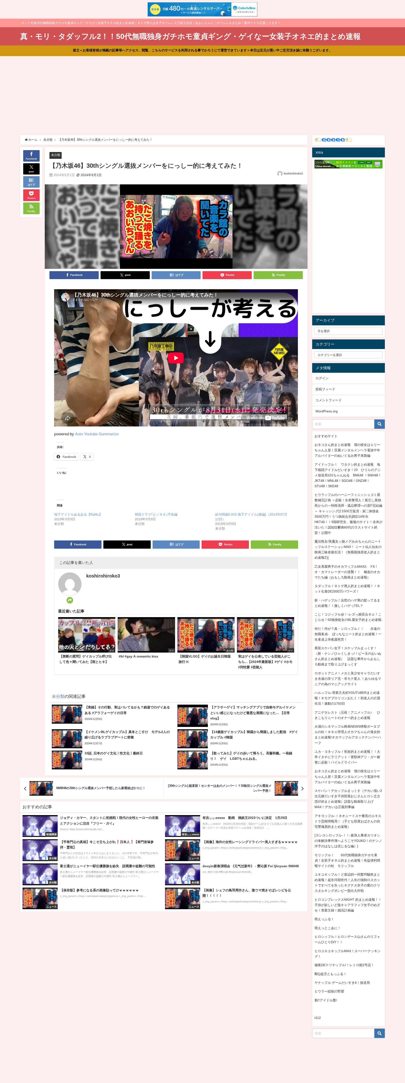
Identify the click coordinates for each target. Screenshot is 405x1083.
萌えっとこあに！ (328, 928)
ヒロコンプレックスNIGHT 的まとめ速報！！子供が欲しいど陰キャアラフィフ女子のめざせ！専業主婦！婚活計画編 (348, 905)
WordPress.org (326, 411)
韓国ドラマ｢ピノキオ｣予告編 (156, 514)
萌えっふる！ (324, 919)
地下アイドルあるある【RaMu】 (78, 514)
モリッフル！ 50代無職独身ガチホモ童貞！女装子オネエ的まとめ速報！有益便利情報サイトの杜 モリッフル (347, 860)
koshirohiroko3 (293, 173)
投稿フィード (325, 389)
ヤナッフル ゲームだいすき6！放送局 (342, 982)
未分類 (55, 154)
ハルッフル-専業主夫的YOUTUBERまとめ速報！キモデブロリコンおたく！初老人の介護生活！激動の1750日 (347, 698)
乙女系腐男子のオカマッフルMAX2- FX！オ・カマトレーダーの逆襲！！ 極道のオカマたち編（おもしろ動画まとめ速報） (347, 572)
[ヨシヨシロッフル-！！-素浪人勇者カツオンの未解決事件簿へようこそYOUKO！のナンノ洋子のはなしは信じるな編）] (348, 841)
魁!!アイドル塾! (326, 1000)
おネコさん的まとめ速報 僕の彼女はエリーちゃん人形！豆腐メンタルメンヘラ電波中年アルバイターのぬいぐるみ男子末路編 (347, 450)
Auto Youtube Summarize (97, 434)
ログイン (322, 378)
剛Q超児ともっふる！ (331, 974)
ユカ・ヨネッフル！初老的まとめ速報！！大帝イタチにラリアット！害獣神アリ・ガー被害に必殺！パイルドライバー (347, 757)
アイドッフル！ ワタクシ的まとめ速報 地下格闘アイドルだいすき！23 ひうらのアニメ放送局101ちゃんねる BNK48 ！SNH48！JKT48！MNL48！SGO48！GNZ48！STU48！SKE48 (348, 475)
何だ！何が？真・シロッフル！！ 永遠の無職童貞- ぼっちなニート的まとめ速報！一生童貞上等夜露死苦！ (348, 634)
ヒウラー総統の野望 (329, 991)
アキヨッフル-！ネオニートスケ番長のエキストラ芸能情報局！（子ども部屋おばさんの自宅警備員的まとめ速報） (348, 821)
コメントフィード (328, 400)
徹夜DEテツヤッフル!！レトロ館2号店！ (344, 965)
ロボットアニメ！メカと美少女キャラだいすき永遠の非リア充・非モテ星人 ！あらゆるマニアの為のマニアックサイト (348, 679)
